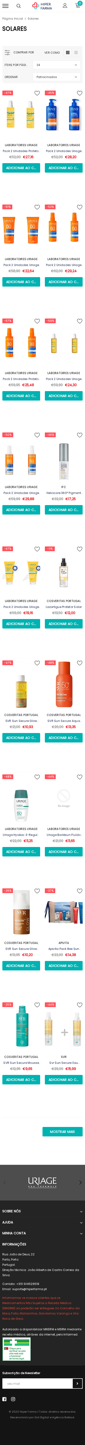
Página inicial (12, 19)
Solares (33, 19)
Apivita (64, 943)
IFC (63, 487)
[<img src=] (16, 1349)
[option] (42, 1183)
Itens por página (16, 65)
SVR (64, 1057)
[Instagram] (13, 1399)
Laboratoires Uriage (21, 145)
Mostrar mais (62, 1131)
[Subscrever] (77, 1383)
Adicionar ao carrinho (23, 168)
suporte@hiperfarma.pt (29, 1289)
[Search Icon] (19, 6)
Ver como (52, 53)
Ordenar (11, 77)
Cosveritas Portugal (64, 601)
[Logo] (42, 5)
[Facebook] (4, 1399)
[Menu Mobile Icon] (5, 6)
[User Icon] (65, 6)
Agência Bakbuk (63, 1417)
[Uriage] (42, 1183)
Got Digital (41, 1417)
